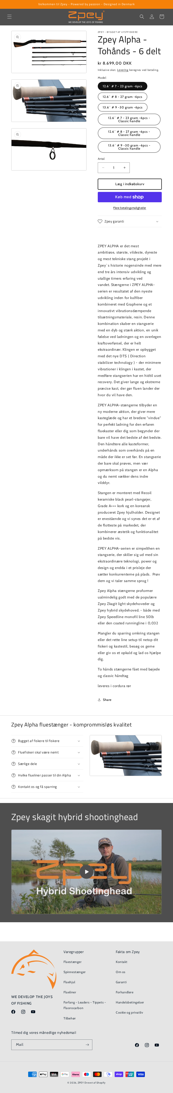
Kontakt (121, 962)
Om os (120, 972)
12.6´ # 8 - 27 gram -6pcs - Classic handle (129, 133)
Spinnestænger (75, 972)
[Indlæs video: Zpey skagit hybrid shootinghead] (86, 872)
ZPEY (81, 1082)
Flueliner (70, 992)
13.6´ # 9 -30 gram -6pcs (123, 107)
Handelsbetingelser (130, 1002)
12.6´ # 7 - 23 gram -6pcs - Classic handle (129, 119)
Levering (122, 70)
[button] (9, 17)
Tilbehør (70, 1018)
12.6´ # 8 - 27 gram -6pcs (122, 97)
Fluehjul (69, 982)
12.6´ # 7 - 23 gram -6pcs (122, 86)
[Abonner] (87, 1044)
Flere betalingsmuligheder (129, 207)
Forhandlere (125, 992)
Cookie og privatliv (129, 1012)
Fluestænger (73, 962)
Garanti (121, 982)
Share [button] (107, 700)
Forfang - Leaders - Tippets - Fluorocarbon (85, 1005)
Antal (101, 158)
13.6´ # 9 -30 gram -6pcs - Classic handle (129, 147)
